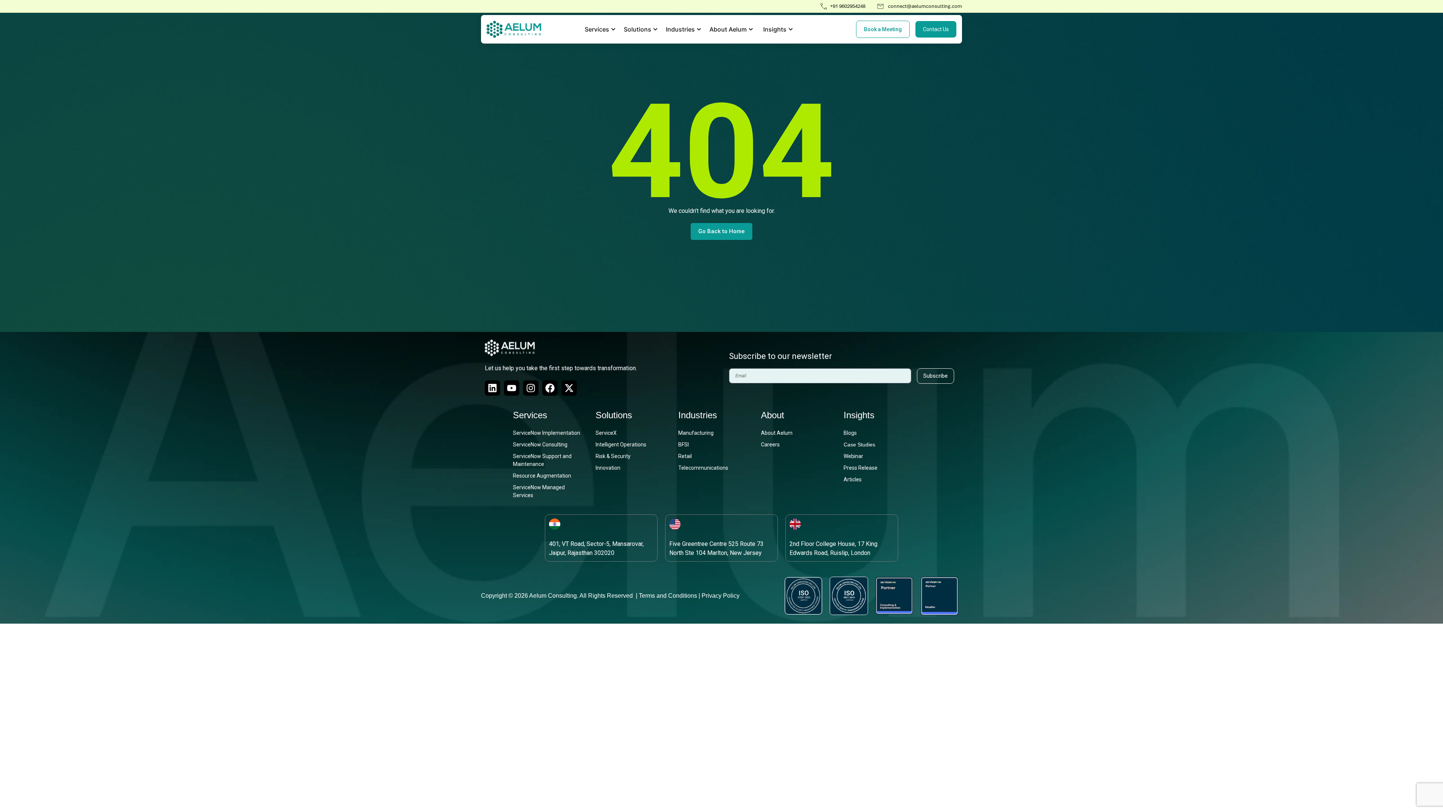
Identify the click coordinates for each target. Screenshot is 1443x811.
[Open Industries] (699, 29)
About (772, 415)
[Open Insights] (790, 29)
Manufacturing (696, 433)
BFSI (683, 445)
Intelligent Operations (621, 445)
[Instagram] (530, 388)
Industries (697, 415)
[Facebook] (550, 388)
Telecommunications (703, 468)
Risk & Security (613, 456)
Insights (859, 415)
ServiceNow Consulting (540, 445)
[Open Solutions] (655, 29)
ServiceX (606, 433)
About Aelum (777, 433)
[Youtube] (511, 388)
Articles (853, 479)
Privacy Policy (721, 595)
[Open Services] (613, 29)
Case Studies (859, 445)
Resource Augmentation (542, 476)
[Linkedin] (492, 388)
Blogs (850, 433)
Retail (685, 456)
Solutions (614, 415)
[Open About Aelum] (751, 29)
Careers (770, 445)
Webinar (853, 456)
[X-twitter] (569, 388)
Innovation (608, 468)
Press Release (860, 468)
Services (530, 415)
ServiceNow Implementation (546, 433)
